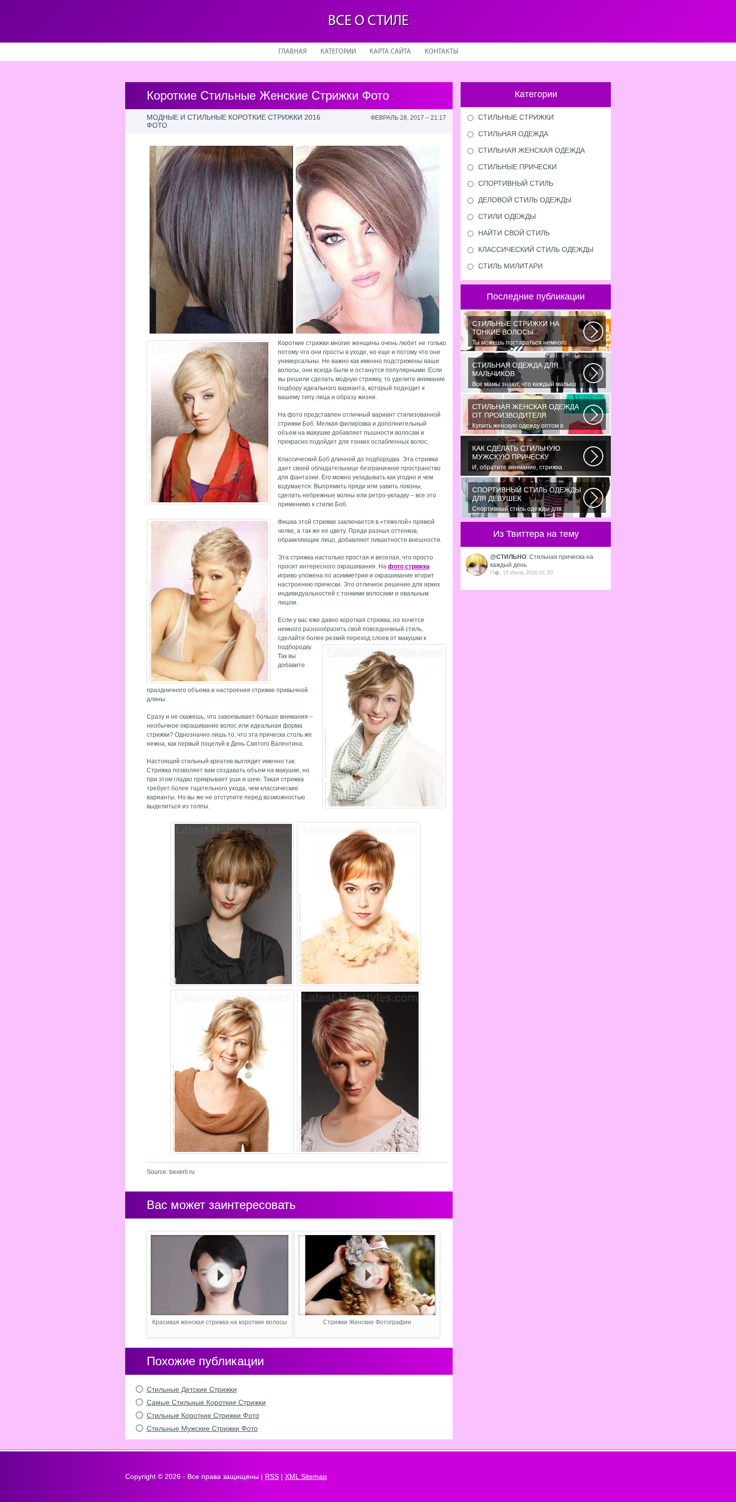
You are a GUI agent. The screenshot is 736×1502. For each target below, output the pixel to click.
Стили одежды (507, 216)
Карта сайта (390, 52)
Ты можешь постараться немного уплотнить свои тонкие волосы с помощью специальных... (519, 333)
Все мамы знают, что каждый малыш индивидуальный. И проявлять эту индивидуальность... (524, 374)
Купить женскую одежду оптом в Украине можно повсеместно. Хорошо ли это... (526, 416)
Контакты (441, 52)
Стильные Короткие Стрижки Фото (203, 1415)
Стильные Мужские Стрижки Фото (202, 1428)
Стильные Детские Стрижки (192, 1389)
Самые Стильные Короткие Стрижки (206, 1402)
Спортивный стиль (515, 183)
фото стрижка (409, 566)
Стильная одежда (513, 134)
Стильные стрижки (516, 117)
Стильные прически (517, 167)
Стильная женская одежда (531, 150)
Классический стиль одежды (535, 249)
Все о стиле (368, 21)
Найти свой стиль (514, 233)
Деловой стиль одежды (524, 200)
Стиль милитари (510, 266)
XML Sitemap (306, 1476)
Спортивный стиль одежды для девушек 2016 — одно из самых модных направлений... (526, 499)
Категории (338, 52)
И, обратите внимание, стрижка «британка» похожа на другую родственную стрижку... (517, 457)
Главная (292, 52)
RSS (272, 1476)
